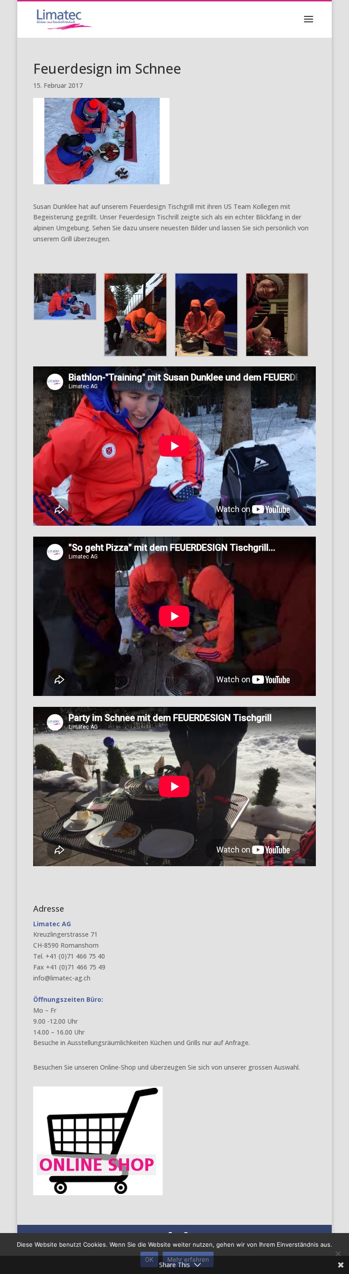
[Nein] (337, 1253)
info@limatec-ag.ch (61, 978)
